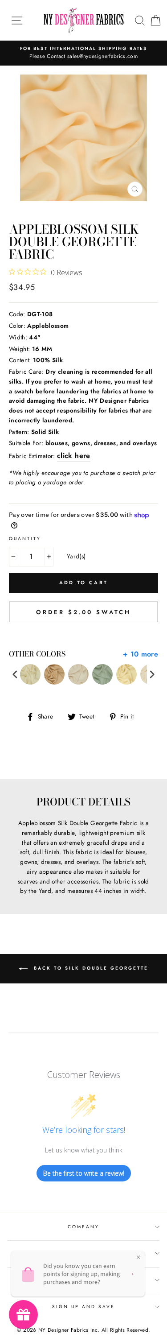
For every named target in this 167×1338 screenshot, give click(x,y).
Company (83, 1226)
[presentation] (15, 675)
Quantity (25, 538)
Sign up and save (83, 1306)
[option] (83, 53)
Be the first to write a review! (83, 1173)
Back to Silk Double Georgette (89, 968)
